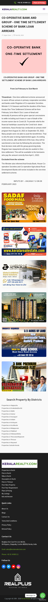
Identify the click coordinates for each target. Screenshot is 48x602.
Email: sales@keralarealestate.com (14, 549)
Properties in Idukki (8, 411)
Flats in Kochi (6, 473)
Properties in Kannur (8, 414)
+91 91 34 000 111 (23, 2)
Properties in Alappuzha (10, 405)
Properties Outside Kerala (10, 445)
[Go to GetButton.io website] (42, 599)
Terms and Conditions (9, 521)
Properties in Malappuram (10, 428)
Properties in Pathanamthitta (11, 434)
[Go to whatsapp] (42, 595)
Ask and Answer (7, 496)
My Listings (6, 494)
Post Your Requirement (10, 488)
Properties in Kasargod (9, 417)
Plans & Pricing (39, 3)
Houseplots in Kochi (9, 479)
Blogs (4, 513)
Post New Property (8, 485)
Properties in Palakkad (9, 431)
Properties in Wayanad (9, 442)
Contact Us (6, 517)
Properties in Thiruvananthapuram (13, 437)
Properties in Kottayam (9, 422)
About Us (5, 509)
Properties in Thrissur (9, 440)
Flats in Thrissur (7, 482)
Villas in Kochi (6, 476)
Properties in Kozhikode (10, 425)
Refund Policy (6, 529)
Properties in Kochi (8, 470)
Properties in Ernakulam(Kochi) (12, 408)
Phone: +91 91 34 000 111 (10, 554)
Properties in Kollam (8, 420)
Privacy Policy (6, 525)
